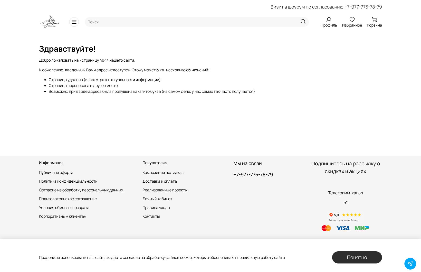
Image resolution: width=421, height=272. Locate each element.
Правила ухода (156, 207)
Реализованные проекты (165, 190)
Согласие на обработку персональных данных (81, 190)
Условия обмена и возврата (64, 207)
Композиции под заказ (163, 172)
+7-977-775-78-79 (363, 7)
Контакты (151, 216)
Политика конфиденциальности (68, 181)
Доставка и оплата (160, 181)
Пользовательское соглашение (68, 198)
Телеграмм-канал (345, 193)
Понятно (357, 257)
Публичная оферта (56, 172)
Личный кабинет (157, 198)
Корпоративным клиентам (62, 216)
